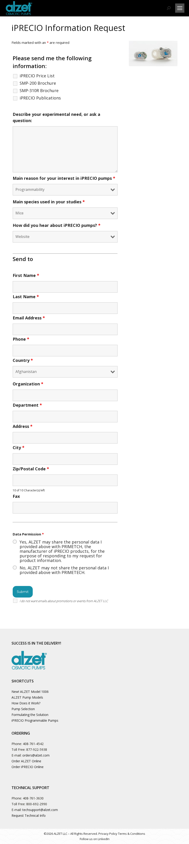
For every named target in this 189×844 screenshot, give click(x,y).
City (18, 447)
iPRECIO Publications (40, 98)
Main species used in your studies (49, 201)
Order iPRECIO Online (28, 767)
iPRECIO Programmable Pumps (35, 720)
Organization (28, 384)
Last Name (26, 296)
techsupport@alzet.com (40, 810)
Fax (16, 496)
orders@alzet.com (36, 755)
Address (22, 426)
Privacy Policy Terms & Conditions (121, 834)
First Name (26, 275)
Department (27, 405)
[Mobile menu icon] (179, 8)
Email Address (29, 318)
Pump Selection (23, 709)
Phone (21, 339)
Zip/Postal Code (31, 469)
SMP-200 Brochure (38, 83)
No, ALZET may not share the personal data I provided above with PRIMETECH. (64, 570)
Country (23, 360)
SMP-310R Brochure (39, 90)
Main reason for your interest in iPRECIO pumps (64, 178)
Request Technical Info (29, 815)
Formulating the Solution (30, 714)
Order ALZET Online (26, 761)
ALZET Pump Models (27, 697)
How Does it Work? (26, 703)
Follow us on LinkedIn (94, 839)
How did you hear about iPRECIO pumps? (56, 225)
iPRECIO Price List (37, 75)
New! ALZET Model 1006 (30, 691)
